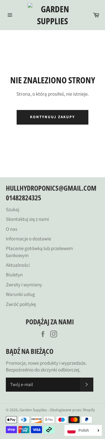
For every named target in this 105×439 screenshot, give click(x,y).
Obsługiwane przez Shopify (72, 410)
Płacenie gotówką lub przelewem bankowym (39, 252)
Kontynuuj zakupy (52, 117)
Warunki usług (20, 294)
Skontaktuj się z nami (27, 219)
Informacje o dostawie (28, 238)
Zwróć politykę (21, 304)
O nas (11, 229)
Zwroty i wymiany (24, 284)
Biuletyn (14, 274)
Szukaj (12, 209)
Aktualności (18, 265)
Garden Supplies (34, 410)
